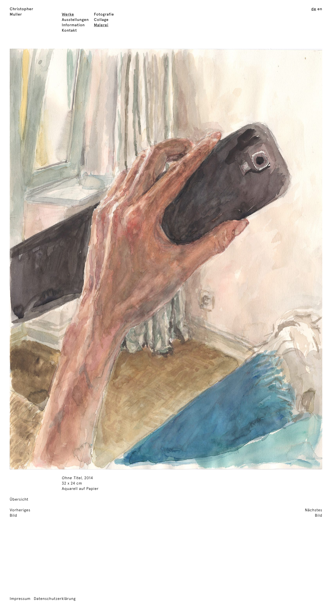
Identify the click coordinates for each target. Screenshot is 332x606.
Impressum (20, 599)
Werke (68, 15)
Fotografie (104, 15)
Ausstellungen (75, 20)
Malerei (101, 25)
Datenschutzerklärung (55, 599)
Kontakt (69, 31)
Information (73, 25)
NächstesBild (313, 513)
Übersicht (19, 500)
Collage (101, 20)
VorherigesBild (20, 513)
